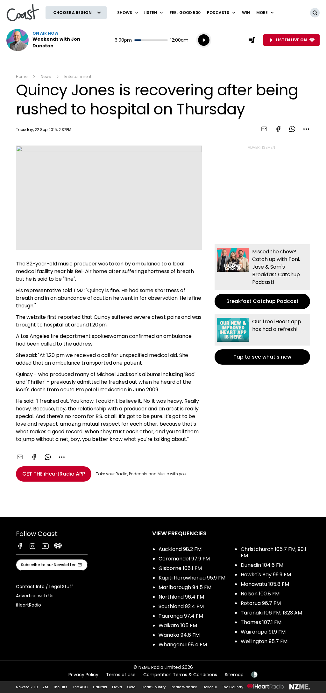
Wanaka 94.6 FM (179, 635)
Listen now (47, 40)
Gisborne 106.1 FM (180, 568)
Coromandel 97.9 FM (184, 558)
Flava (117, 687)
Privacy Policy (83, 674)
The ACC (80, 687)
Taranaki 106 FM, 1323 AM (271, 612)
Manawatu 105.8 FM (265, 584)
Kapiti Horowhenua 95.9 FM (192, 577)
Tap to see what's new (262, 339)
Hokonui (209, 687)
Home (21, 76)
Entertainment (77, 76)
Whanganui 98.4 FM (183, 644)
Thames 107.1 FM (261, 622)
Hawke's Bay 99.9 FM (266, 574)
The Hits (60, 687)
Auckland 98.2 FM (180, 549)
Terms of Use (121, 674)
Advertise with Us (34, 596)
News (46, 76)
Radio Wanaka (184, 687)
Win (246, 12)
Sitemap (234, 674)
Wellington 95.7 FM (264, 641)
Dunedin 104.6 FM (262, 565)
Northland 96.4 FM (181, 596)
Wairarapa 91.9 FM (263, 631)
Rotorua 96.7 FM (261, 603)
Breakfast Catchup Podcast (262, 276)
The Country (232, 687)
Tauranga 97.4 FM (181, 616)
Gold (131, 687)
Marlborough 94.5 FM (185, 587)
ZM (45, 687)
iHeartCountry (153, 687)
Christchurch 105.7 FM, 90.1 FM (273, 552)
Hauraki (100, 687)
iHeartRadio (28, 605)
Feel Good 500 (185, 12)
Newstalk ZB (27, 687)
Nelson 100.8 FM (260, 593)
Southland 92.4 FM (181, 606)
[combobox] (306, 129)
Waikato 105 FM (178, 625)
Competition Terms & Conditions (180, 674)
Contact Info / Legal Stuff (44, 586)
